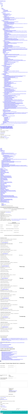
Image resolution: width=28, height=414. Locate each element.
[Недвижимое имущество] (3, 192)
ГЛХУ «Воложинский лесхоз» (7, 26)
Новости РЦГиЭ (6, 80)
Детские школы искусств (7, 88)
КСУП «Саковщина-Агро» (7, 66)
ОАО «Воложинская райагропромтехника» (6, 347)
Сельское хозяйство (4, 65)
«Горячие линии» (2, 173)
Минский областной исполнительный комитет (7, 352)
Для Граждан (4, 51)
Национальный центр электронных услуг (6, 355)
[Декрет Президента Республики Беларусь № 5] (6, 176)
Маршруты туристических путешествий (9, 63)
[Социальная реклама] (3, 171)
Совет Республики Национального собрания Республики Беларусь (9, 357)
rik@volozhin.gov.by (4, 136)
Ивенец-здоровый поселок (7, 84)
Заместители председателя (7, 15)
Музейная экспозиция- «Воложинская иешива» (9, 62)
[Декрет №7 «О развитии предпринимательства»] (6, 177)
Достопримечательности (7, 58)
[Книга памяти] (2, 198)
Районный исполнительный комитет (7, 14)
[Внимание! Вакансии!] (3, 188)
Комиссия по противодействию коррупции (5, 185)
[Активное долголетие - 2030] (3, 187)
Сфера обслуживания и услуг (6, 29)
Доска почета (1, 180)
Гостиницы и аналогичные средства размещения (10, 56)
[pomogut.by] (1, 194)
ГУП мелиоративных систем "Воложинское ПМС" (9, 115)
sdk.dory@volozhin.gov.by (5, 278)
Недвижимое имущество (3, 191)
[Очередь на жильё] (2, 193)
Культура (4, 87)
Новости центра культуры (7, 157)
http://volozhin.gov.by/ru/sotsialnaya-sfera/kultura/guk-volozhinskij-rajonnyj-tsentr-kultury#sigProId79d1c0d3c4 (12, 342)
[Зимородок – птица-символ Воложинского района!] (6, 199)
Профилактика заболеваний (7, 79)
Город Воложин (6, 10)
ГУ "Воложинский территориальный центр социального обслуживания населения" (13, 101)
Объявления (1, 174)
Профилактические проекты (7, 85)
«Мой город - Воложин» (3, 397)
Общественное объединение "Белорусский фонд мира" (10, 106)
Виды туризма (6, 53)
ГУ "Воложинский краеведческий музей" (9, 89)
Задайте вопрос (2, 398)
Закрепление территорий (6, 121)
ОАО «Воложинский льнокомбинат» (5, 344)
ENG (2, 5)
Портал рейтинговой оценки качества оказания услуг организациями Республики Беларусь (12, 359)
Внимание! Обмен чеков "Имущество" (4, 200)
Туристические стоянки (7, 64)
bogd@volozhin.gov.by (5, 253)
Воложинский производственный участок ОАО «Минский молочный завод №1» (13, 27)
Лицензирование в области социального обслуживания (10, 96)
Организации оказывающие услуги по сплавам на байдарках (11, 61)
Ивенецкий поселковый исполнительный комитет (10, 19)
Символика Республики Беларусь (5, 356)
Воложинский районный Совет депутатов (9, 17)
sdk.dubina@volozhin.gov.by (5, 289)
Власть (2, 12)
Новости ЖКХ (6, 118)
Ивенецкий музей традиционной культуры (9, 90)
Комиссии (5, 16)
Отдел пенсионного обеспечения (8, 98)
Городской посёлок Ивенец (7, 86)
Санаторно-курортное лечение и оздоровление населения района (8, 190)
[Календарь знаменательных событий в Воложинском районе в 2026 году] (9, 197)
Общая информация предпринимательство (9, 22)
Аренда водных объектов (6, 73)
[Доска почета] (2, 181)
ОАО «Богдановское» (6, 69)
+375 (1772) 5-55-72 (6, 137)
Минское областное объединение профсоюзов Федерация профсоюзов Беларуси (13, 103)
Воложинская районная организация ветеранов (9, 104)
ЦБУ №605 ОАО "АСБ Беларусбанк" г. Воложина (10, 30)
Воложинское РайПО (6, 33)
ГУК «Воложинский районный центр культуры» (8, 156)
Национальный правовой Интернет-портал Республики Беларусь (9, 353)
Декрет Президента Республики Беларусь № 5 (5, 175)
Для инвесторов (5, 71)
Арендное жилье (2, 184)
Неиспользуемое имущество (6, 28)
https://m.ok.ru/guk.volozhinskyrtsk (16, 220)
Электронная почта (11, 376)
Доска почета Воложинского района (7, 11)
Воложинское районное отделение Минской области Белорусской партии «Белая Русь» (14, 105)
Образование (4, 74)
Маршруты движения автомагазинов (8, 45)
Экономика (3, 20)
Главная (2, 8)
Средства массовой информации (7, 110)
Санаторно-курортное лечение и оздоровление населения (9, 111)
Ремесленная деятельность (6, 52)
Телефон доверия (6, 120)
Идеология (4, 114)
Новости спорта (6, 94)
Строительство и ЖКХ (3, 168)
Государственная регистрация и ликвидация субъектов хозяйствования (11, 46)
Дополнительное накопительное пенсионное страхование (7, 195)
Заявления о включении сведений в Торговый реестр (10, 43)
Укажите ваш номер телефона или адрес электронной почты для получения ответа (3, 378)
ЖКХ (3, 116)
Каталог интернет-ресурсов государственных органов (8, 354)
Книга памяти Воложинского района (4, 201)
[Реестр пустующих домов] (3, 183)
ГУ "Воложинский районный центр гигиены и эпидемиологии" (10, 77)
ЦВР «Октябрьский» (4, 409)
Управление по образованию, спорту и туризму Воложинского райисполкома (13, 76)
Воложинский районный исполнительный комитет (6, 127)
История (4, 9)
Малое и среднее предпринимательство (9, 24)
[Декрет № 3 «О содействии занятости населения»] (6, 182)
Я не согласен (1, 412)
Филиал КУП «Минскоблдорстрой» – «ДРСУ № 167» (10, 38)
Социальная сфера (2, 151)
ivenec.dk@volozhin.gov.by (5, 242)
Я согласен (1, 413)
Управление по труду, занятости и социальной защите (9, 95)
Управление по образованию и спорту (7, 92)
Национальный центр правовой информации (7, 358)
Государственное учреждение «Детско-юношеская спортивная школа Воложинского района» (15, 93)
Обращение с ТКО (6, 119)
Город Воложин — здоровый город (4, 189)
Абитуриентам (6, 44)
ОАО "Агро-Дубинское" (7, 67)
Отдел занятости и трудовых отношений (9, 97)
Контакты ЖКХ (6, 117)
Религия (4, 109)
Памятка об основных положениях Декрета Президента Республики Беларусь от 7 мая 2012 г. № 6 (15, 23)
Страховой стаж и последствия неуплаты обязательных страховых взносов (13, 99)
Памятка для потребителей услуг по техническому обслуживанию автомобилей (13, 42)
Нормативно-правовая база (7, 78)
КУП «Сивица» (6, 70)
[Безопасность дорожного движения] (4, 172)
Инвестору (3, 123)
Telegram (10, 375)
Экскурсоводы (6, 57)
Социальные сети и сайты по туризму (8, 59)
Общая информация (6, 25)
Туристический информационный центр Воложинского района (11, 54)
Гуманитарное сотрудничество (3, 169)
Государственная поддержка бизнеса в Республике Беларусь (11, 21)
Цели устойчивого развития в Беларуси (9, 82)
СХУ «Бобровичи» (6, 68)
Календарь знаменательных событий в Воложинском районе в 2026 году (8, 196)
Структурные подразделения (6, 13)
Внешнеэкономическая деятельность (7, 50)
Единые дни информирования (3, 179)
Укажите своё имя (2, 365)
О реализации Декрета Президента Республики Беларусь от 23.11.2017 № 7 (13, 81)
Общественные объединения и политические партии (9, 102)
